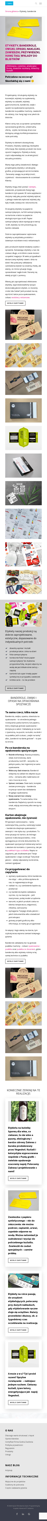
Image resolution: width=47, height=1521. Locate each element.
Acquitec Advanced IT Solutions (23, 1508)
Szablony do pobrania (14, 1484)
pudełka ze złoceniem (26, 949)
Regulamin (9, 1448)
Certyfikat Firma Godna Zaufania (19, 1442)
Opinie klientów (12, 1438)
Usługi (8, 1454)
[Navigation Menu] (40, 3)
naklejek (32, 187)
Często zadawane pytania (16, 1488)
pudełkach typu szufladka (18, 850)
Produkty (9, 1451)
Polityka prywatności (14, 1445)
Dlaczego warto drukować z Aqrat (19, 1435)
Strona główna (11, 11)
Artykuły (8, 1470)
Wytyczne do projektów (15, 1481)
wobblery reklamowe (21, 297)
